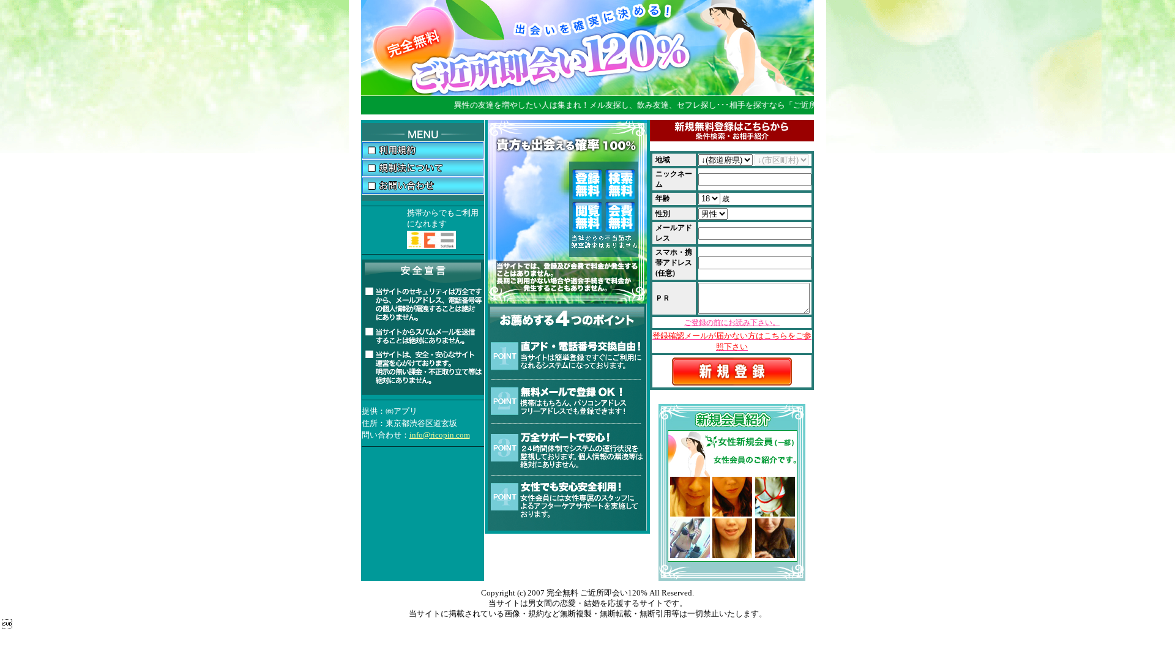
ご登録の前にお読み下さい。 (732, 322)
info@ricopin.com (439, 434)
